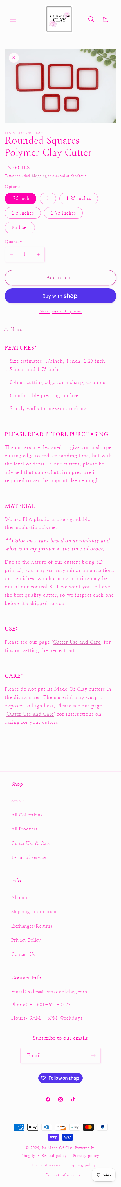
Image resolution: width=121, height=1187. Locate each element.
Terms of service (46, 1165)
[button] (13, 19)
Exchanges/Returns (31, 926)
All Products (24, 829)
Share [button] (16, 329)
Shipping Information (34, 912)
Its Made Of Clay (58, 1148)
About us (21, 897)
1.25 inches (78, 198)
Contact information (63, 1175)
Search (18, 801)
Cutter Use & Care (31, 843)
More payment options (60, 311)
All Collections (26, 815)
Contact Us (23, 954)
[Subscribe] (93, 1055)
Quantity (14, 242)
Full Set (20, 227)
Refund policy (54, 1156)
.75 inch (21, 198)
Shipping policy (82, 1165)
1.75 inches (63, 213)
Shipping (39, 176)
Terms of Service (28, 857)
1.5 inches (23, 213)
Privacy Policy (26, 940)
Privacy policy (86, 1156)
